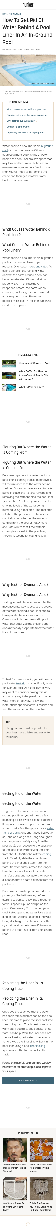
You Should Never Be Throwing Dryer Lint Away (13, 1206)
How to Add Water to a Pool (34, 363)
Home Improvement (11, 14)
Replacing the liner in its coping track (26, 133)
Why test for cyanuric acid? (21, 121)
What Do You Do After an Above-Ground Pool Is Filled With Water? (34, 375)
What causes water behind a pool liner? (27, 109)
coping (46, 854)
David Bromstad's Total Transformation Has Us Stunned (14, 1168)
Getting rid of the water (18, 127)
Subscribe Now (26, 1080)
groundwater (39, 266)
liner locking (37, 1046)
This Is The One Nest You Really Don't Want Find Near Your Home (41, 1206)
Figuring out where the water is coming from (29, 115)
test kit (20, 683)
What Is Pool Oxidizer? (31, 387)
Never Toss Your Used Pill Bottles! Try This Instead (41, 1168)
